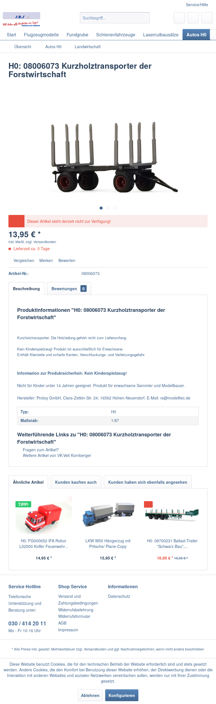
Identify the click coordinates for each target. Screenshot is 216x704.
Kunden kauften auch (76, 482)
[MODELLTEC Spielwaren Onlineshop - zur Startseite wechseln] (21, 19)
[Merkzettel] (179, 17)
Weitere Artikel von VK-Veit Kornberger (56, 455)
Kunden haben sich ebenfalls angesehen (147, 482)
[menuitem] (115, 17)
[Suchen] (145, 17)
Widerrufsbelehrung (75, 609)
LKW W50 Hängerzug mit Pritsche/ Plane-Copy (108, 543)
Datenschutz (119, 596)
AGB (62, 623)
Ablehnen (90, 695)
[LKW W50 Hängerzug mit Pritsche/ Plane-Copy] (108, 515)
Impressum (68, 629)
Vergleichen (23, 260)
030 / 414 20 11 (27, 623)
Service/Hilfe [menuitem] (197, 4)
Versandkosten (95, 649)
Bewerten (66, 260)
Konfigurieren (122, 695)
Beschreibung (26, 288)
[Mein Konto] (193, 17)
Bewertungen (68, 288)
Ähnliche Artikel (28, 482)
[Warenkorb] (207, 17)
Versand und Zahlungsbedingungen (78, 599)
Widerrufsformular (74, 616)
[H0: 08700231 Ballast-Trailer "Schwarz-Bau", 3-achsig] (172, 515)
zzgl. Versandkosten (41, 241)
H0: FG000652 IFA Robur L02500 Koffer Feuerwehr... (43, 543)
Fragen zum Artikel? (40, 449)
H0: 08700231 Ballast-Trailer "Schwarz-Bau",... (172, 543)
